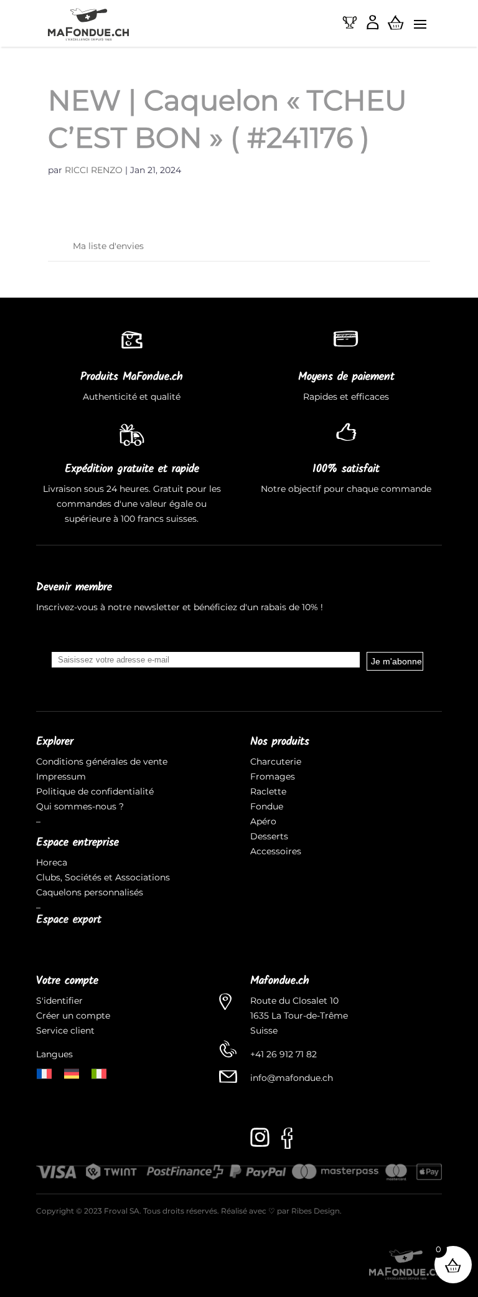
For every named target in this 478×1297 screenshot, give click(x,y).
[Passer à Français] (44, 1072)
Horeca (51, 862)
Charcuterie (275, 761)
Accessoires (275, 851)
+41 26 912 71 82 (283, 1054)
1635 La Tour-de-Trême (299, 1015)
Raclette (268, 791)
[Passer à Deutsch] (71, 1072)
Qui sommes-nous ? (80, 806)
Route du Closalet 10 (294, 1000)
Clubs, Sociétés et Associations (103, 877)
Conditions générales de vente (101, 761)
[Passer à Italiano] (99, 1072)
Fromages (272, 776)
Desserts (269, 836)
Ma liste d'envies (108, 246)
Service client (65, 1030)
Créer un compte (74, 1015)
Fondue (266, 806)
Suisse (264, 1030)
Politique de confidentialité (95, 791)
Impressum (61, 776)
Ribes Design (315, 1210)
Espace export (68, 920)
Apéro (263, 821)
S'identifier (60, 1000)
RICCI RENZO (94, 170)
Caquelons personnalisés (89, 892)
